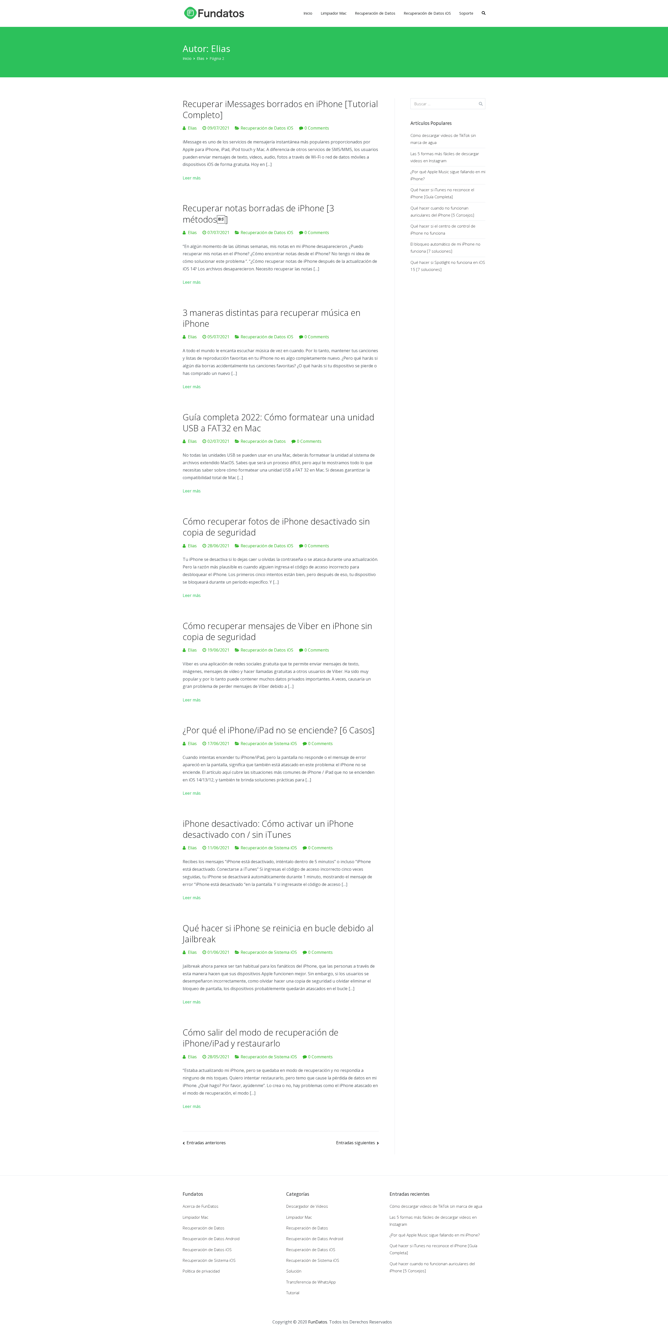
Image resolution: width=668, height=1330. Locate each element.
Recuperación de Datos (375, 13)
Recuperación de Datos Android (211, 1238)
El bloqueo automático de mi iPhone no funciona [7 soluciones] (445, 247)
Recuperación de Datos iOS (427, 13)
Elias (192, 128)
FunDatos (317, 1322)
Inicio (307, 13)
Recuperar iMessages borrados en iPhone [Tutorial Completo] (280, 109)
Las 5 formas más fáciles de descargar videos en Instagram (444, 157)
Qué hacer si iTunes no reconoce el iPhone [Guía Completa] (442, 193)
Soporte (466, 13)
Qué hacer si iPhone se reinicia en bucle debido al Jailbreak (278, 933)
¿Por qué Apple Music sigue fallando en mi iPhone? (447, 175)
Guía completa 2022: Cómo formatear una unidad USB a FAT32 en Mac (278, 422)
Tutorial (292, 1292)
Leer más (192, 178)
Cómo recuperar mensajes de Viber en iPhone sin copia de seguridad (277, 631)
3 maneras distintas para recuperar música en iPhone (271, 318)
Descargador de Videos (307, 1206)
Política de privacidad (201, 1271)
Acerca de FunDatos (200, 1206)
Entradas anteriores (206, 1143)
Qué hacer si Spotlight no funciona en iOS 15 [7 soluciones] (447, 266)
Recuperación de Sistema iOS (269, 743)
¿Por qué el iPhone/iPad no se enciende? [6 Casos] (278, 730)
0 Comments (317, 128)
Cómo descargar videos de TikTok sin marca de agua (443, 139)
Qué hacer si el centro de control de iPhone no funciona (442, 229)
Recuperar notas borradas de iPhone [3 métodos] (258, 213)
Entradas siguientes (355, 1143)
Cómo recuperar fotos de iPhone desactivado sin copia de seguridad (276, 526)
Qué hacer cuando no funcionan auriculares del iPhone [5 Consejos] (442, 211)
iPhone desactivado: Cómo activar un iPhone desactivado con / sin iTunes (268, 829)
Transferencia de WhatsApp (311, 1282)
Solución (293, 1271)
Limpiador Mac (334, 13)
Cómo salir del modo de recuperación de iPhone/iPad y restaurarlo (260, 1037)
